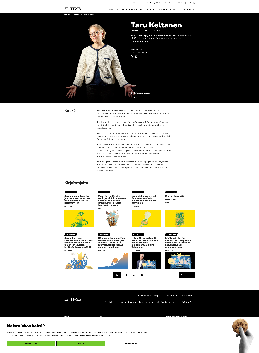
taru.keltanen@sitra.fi (139, 52)
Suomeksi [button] (180, 3)
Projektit (147, 3)
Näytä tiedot (131, 344)
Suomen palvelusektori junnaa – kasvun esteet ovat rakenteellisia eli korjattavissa (77, 199)
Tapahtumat (157, 3)
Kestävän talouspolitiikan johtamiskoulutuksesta (120, 125)
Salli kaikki (31, 344)
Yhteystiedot (169, 3)
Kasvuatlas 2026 (174, 196)
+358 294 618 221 (138, 49)
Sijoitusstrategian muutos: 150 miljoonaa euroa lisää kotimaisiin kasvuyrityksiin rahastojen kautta (178, 242)
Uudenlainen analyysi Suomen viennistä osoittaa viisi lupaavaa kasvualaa (144, 199)
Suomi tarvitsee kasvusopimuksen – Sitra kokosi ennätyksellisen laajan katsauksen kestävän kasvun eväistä (78, 242)
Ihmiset (77, 14)
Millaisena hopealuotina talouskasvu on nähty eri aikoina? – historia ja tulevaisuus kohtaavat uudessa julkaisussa (111, 242)
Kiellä (81, 344)
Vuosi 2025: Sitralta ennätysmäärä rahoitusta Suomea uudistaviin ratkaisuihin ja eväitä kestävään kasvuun (112, 200)
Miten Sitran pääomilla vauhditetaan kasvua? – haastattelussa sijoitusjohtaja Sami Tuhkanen (145, 242)
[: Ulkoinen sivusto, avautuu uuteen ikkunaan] (132, 57)
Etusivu (67, 14)
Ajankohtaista (136, 3)
